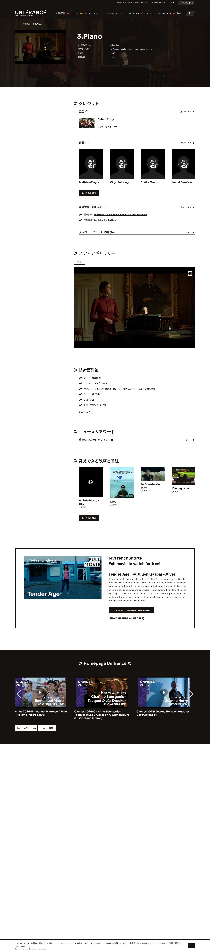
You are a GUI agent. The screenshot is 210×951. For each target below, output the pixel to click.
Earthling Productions (105, 219)
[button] (190, 273)
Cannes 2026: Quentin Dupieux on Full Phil (165, 713)
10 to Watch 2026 (158, 3)
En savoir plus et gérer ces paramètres (30, 949)
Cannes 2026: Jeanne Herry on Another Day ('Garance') (103, 713)
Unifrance (166, 13)
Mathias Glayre (89, 182)
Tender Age (119, 574)
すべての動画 (47, 728)
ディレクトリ (121, 13)
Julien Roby (115, 45)
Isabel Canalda (182, 182)
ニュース (75, 13)
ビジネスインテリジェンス (145, 13)
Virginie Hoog (119, 182)
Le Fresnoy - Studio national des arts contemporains (131, 49)
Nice (113, 501)
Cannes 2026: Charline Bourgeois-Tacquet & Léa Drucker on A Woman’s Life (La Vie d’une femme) (42, 715)
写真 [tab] (79, 262)
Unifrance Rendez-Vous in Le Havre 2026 (132, 3)
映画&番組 (60, 13)
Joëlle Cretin (149, 182)
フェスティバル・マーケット (97, 13)
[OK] (191, 946)
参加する (181, 13)
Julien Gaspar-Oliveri (156, 574)
